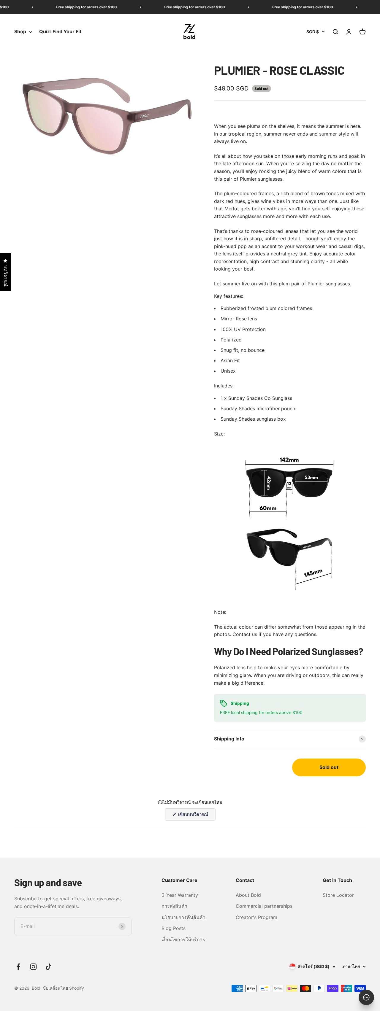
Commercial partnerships (264, 906)
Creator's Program (256, 917)
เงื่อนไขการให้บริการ (183, 939)
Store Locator (338, 895)
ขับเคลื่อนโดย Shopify (63, 988)
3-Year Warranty (180, 895)
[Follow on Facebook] (18, 967)
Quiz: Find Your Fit (60, 32)
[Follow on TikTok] (49, 967)
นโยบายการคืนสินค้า (183, 917)
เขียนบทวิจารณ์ (196, 816)
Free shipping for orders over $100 (77, 7)
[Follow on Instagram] (33, 967)
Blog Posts (174, 928)
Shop (20, 32)
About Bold (248, 895)
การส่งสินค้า (174, 906)
